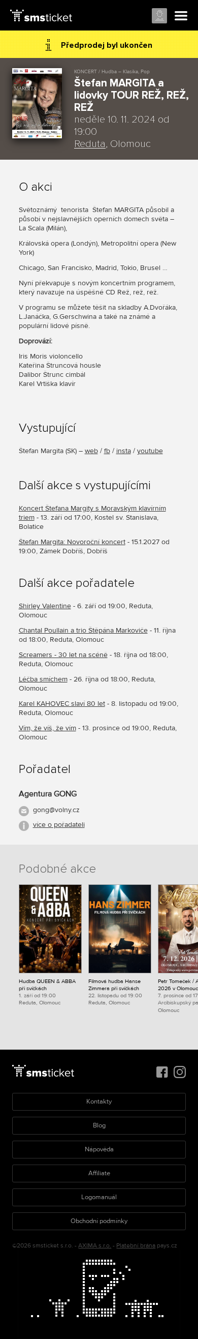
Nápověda (99, 1149)
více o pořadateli (59, 824)
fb (107, 451)
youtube (150, 451)
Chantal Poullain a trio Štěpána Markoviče (83, 630)
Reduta (90, 144)
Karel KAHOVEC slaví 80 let (62, 703)
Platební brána (135, 1245)
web (91, 451)
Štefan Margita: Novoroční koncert (72, 542)
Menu (181, 16)
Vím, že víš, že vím (47, 728)
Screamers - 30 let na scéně (63, 654)
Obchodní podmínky (99, 1221)
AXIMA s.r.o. (94, 1245)
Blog (99, 1125)
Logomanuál (99, 1197)
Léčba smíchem (43, 679)
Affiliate (99, 1173)
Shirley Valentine (45, 606)
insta (123, 451)
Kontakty (99, 1101)
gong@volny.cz (56, 810)
